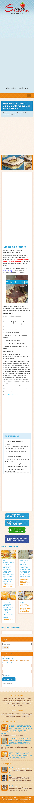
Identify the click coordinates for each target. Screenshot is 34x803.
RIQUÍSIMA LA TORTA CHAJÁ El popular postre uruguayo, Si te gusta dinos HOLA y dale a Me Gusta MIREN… (25, 607)
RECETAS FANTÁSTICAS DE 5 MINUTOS (25, 574)
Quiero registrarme (6, 684)
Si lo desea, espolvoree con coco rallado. (15, 389)
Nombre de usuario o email (9, 663)
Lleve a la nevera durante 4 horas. (13, 386)
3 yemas (5, 319)
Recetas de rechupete (14, 742)
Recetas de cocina (7, 609)
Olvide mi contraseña (7, 683)
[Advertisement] (17, 34)
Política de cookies (14, 800)
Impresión (16, 523)
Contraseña (5, 668)
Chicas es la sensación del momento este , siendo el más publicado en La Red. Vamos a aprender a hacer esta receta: (16, 308)
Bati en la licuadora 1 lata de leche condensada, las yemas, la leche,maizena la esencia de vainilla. (16, 356)
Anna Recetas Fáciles (20, 728)
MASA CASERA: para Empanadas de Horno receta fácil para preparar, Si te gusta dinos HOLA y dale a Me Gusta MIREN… (20, 788)
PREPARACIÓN (8, 351)
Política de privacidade (24, 800)
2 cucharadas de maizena (11, 332)
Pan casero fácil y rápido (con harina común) (8, 576)
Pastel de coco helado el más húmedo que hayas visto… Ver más (25, 582)
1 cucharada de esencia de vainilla (13, 327)
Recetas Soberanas (6, 745)
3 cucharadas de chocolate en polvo (14, 343)
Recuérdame (7, 675)
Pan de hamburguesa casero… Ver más (8, 585)
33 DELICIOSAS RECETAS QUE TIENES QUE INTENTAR (8, 566)
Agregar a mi (18, 516)
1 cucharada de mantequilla (11, 340)
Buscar (6, 647)
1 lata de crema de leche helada (13, 329)
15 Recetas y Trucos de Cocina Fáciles (18, 725)
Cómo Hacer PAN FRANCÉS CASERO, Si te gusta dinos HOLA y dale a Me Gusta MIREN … (20, 770)
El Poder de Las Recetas (17, 13)
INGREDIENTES (8, 313)
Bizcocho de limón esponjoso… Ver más (8, 620)
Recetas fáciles (6, 611)
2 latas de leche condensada (12, 316)
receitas (14, 113)
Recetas (19, 115)
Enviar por (18, 530)
